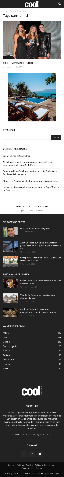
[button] (5, 4)
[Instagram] (32, 454)
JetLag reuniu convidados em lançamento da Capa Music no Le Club (31, 189)
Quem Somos (27, 468)
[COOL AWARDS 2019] (32, 40)
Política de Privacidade (44, 465)
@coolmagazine (32, 210)
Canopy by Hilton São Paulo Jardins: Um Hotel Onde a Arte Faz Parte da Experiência (30, 173)
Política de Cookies (25, 465)
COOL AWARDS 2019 (18, 63)
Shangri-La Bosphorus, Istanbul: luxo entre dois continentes (30, 181)
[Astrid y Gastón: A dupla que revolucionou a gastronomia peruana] (10, 312)
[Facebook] (24, 454)
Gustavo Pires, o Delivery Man (17, 156)
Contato (39, 468)
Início (5, 11)
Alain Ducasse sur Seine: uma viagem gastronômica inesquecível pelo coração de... (40, 246)
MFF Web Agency (53, 473)
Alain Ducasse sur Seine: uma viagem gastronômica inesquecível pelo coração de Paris (27, 163)
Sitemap (10, 465)
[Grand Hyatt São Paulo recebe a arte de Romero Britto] (10, 283)
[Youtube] (40, 454)
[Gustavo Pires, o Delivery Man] (10, 232)
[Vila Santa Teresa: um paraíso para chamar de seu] (10, 298)
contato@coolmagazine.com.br (36, 434)
